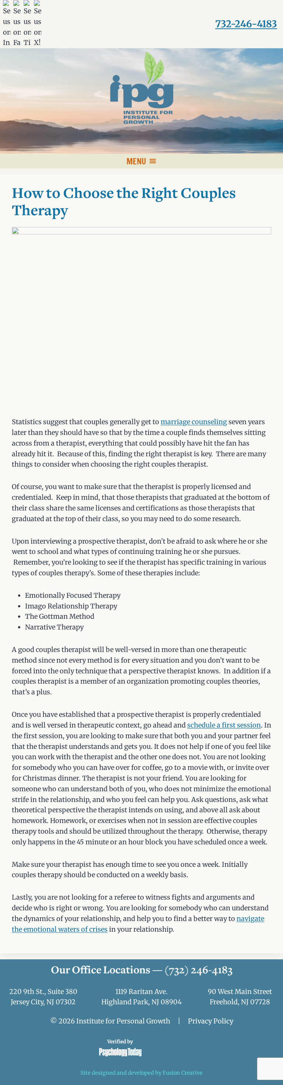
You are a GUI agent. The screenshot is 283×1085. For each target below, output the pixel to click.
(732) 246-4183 (198, 971)
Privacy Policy (210, 1021)
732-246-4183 (246, 24)
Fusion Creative (183, 1073)
